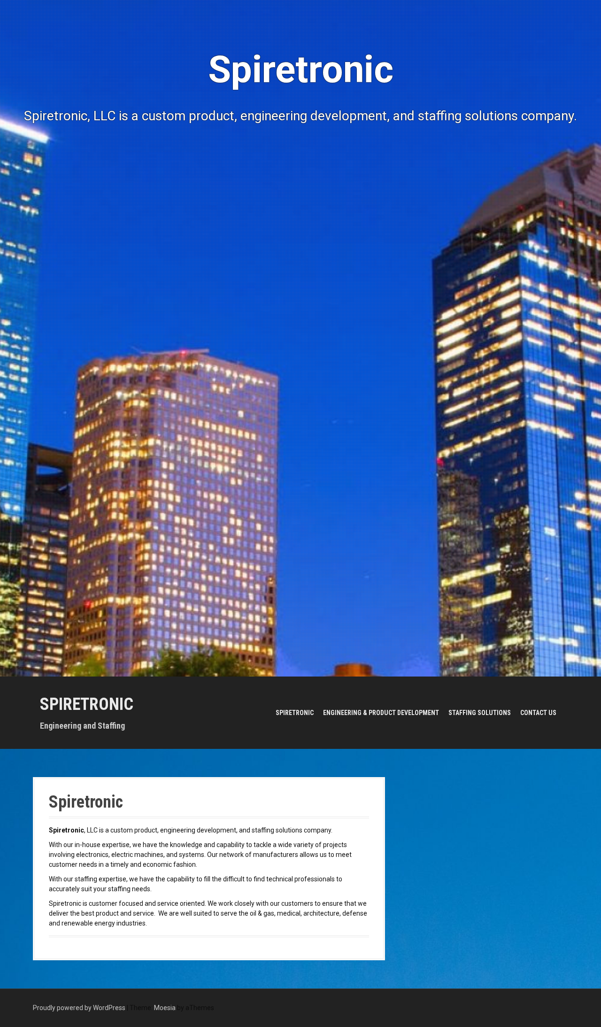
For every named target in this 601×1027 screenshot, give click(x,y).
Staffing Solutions (479, 712)
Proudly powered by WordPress (79, 1007)
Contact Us (538, 712)
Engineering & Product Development (381, 712)
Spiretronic (86, 704)
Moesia (165, 1007)
